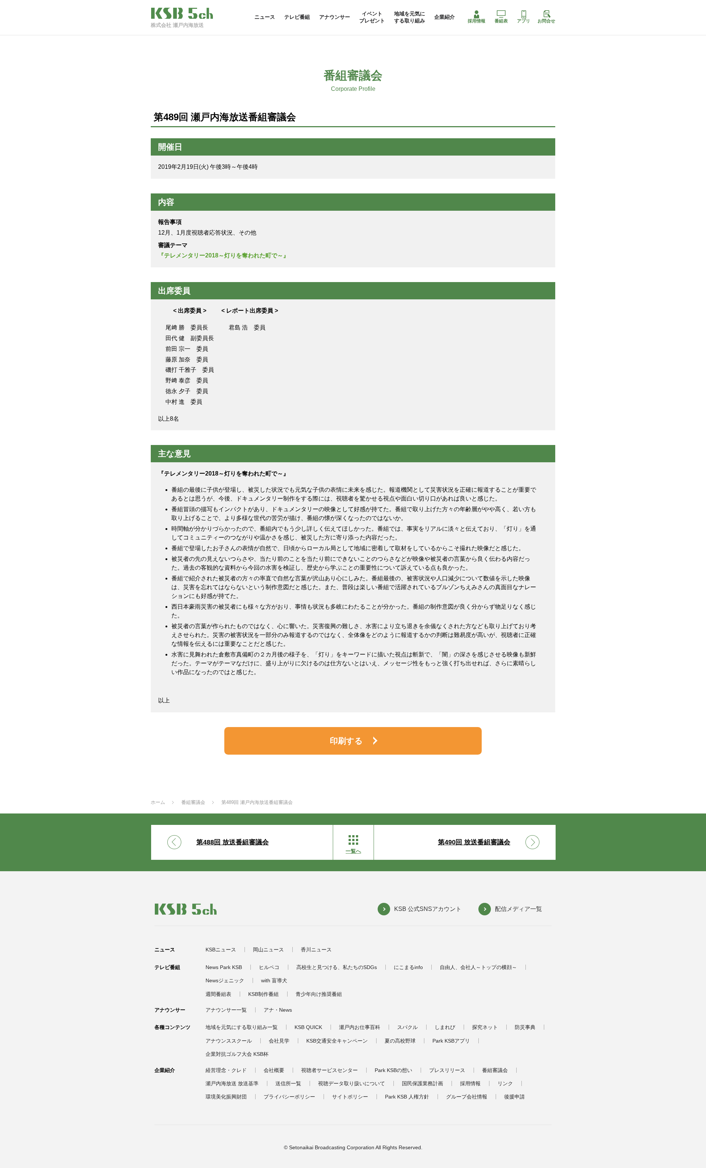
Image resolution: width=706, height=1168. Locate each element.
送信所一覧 (288, 1083)
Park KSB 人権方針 (407, 1097)
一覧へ (353, 851)
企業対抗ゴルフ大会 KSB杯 (237, 1054)
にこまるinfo (408, 967)
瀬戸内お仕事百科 (359, 1027)
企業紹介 (444, 17)
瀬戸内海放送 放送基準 (232, 1083)
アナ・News (278, 1010)
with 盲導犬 (274, 980)
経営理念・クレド (226, 1070)
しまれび (445, 1027)
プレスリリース (447, 1070)
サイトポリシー (350, 1097)
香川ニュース (316, 949)
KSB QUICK (308, 1027)
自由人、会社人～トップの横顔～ (478, 967)
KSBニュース (221, 949)
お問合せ (546, 21)
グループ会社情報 (466, 1097)
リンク (505, 1083)
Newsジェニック (225, 980)
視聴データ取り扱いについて (351, 1083)
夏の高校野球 (400, 1041)
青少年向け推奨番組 (319, 994)
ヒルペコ (269, 967)
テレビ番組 (297, 17)
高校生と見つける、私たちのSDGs (336, 967)
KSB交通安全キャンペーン (337, 1041)
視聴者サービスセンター (329, 1070)
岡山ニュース (268, 949)
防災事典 (525, 1027)
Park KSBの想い (393, 1070)
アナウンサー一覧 (226, 1010)
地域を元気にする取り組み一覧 (242, 1027)
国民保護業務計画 (422, 1083)
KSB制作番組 (263, 994)
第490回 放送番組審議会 (474, 842)
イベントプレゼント (372, 17)
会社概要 (274, 1070)
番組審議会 (193, 802)
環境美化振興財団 (226, 1097)
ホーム (158, 802)
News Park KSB (224, 967)
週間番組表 (218, 994)
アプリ (523, 21)
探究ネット (485, 1027)
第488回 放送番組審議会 (232, 842)
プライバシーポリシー (289, 1097)
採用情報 (476, 21)
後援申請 (514, 1097)
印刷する (346, 740)
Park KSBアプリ (451, 1041)
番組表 (501, 21)
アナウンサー (334, 17)
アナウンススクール (229, 1041)
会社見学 (279, 1041)
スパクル (407, 1027)
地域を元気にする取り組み (409, 17)
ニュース (264, 17)
